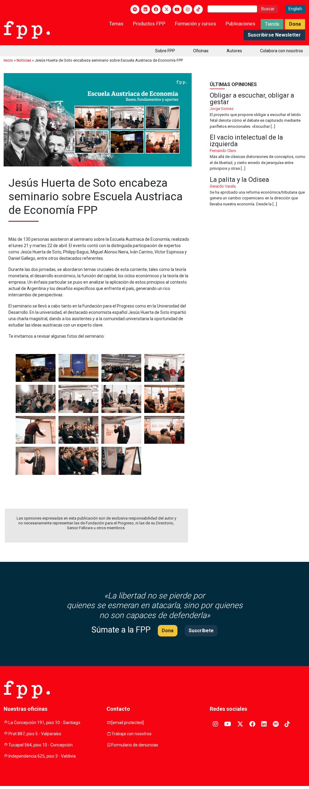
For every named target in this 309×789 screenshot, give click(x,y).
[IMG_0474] (121, 430)
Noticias (24, 60)
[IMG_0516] (36, 461)
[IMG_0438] (36, 430)
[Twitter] (166, 9)
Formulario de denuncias (134, 744)
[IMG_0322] (164, 368)
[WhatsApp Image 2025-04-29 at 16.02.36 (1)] (121, 368)
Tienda (272, 24)
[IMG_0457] (78, 430)
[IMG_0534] (78, 461)
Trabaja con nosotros (131, 733)
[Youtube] (177, 9)
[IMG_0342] (78, 399)
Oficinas (201, 50)
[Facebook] (156, 9)
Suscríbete (201, 630)
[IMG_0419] (121, 399)
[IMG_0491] (164, 430)
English (295, 8)
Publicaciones (240, 24)
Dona (295, 24)
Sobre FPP (165, 50)
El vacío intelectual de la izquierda (257, 153)
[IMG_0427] (164, 399)
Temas (116, 24)
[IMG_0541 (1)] (121, 461)
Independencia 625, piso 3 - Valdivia (42, 756)
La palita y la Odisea (257, 191)
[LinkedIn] (145, 9)
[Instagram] (187, 9)
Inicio (8, 60)
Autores (234, 50)
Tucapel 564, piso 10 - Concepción (40, 744)
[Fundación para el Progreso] (27, 29)
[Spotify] (134, 9)
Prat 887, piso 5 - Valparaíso (34, 733)
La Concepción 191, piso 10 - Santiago (44, 722)
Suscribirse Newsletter (274, 35)
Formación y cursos (195, 24)
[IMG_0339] (36, 399)
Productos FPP (149, 24)
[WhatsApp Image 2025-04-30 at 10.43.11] (36, 368)
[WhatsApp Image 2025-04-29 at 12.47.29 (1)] (78, 368)
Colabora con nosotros (281, 50)
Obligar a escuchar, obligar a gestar (257, 111)
